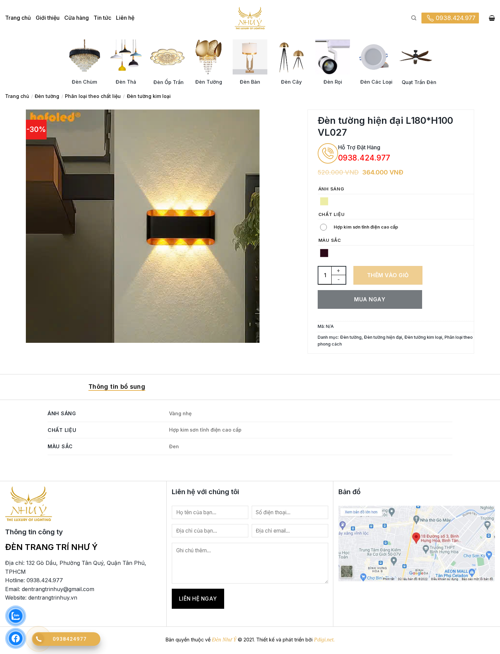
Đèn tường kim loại (149, 96)
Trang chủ (18, 17)
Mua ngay (369, 299)
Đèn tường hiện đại (383, 337)
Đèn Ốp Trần (168, 82)
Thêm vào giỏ (388, 275)
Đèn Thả (126, 82)
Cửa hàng (76, 17)
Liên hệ (125, 17)
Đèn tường (47, 96)
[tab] (116, 387)
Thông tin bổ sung (116, 386)
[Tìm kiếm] (413, 18)
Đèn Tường (208, 82)
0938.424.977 (456, 17)
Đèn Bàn (250, 82)
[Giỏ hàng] (492, 18)
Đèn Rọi (332, 82)
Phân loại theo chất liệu (93, 96)
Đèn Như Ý (224, 639)
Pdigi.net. (324, 639)
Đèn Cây (291, 82)
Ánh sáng (331, 189)
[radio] (324, 201)
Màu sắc (329, 240)
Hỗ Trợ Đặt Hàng (359, 147)
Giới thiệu (48, 17)
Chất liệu (331, 214)
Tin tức (102, 17)
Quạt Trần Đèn (419, 82)
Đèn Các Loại (376, 82)
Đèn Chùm (84, 82)
